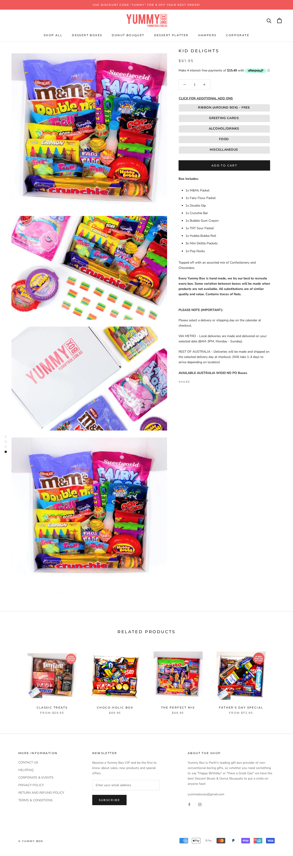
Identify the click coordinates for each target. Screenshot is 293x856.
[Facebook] (194, 380)
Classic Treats (52, 707)
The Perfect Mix (178, 707)
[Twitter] (200, 380)
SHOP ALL (53, 35)
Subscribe (109, 800)
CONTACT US (28, 762)
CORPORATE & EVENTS (36, 777)
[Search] (269, 20)
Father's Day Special (241, 707)
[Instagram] (199, 804)
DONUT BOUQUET (128, 35)
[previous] (14, 678)
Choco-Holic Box (115, 707)
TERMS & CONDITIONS (35, 800)
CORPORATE (237, 35)
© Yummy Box (30, 841)
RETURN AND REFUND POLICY (41, 793)
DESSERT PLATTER (171, 35)
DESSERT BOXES (87, 35)
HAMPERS (207, 35)
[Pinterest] (206, 380)
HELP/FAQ (26, 770)
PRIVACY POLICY (31, 785)
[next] (279, 678)
